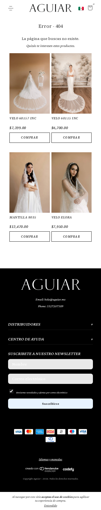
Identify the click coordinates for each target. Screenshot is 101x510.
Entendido (50, 505)
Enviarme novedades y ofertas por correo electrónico (41, 392)
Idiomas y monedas (50, 459)
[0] (89, 8)
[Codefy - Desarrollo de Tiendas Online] (68, 469)
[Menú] (11, 8)
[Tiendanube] (42, 470)
